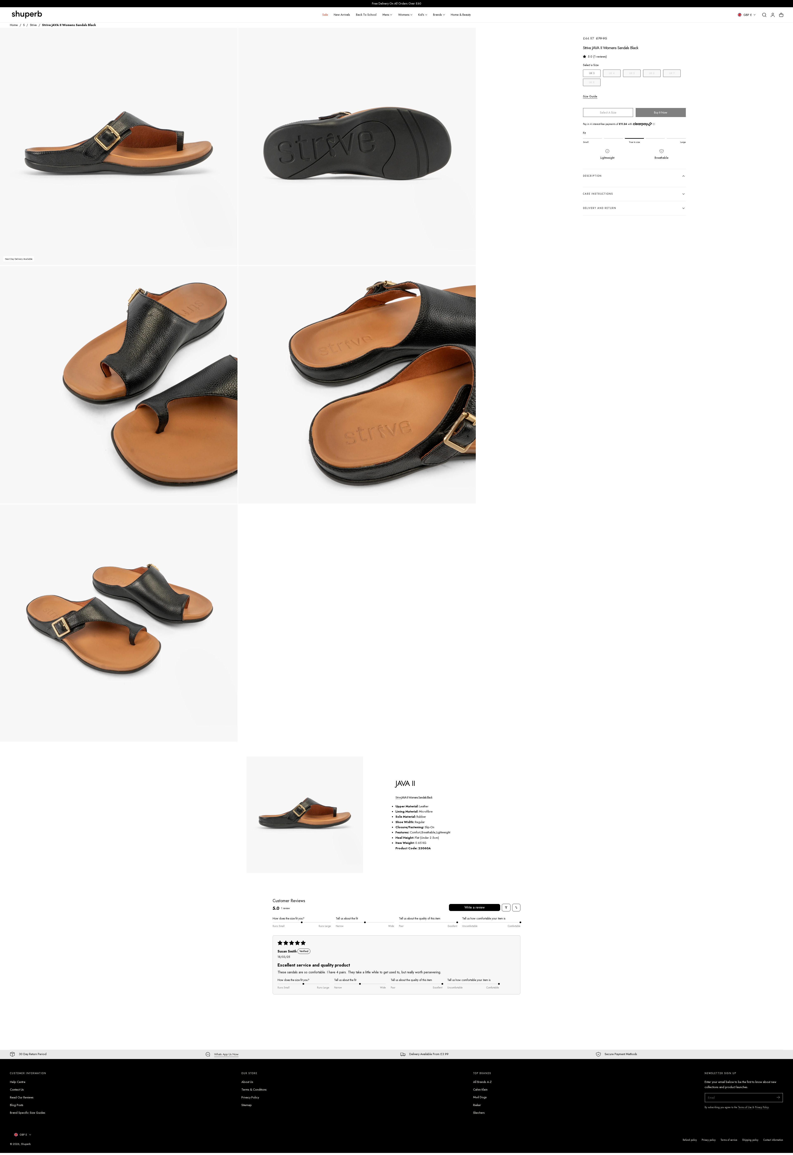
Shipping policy (750, 1140)
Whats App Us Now (226, 1054)
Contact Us (17, 1089)
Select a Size (590, 65)
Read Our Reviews (21, 1097)
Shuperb (26, 1144)
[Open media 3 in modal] (230, 273)
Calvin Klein (480, 1089)
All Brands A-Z (482, 1082)
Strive (33, 25)
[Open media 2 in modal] (468, 35)
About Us (247, 1082)
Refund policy (690, 1140)
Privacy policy (709, 1140)
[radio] (592, 73)
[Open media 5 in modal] (230, 511)
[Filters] (506, 907)
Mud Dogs (480, 1097)
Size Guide (590, 96)
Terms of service (729, 1140)
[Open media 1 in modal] (230, 35)
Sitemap (246, 1105)
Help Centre (17, 1082)
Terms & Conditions (254, 1089)
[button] (764, 15)
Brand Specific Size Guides (27, 1112)
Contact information (773, 1140)
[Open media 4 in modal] (468, 273)
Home (14, 25)
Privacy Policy (250, 1097)
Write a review (474, 907)
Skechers (479, 1112)
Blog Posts (16, 1105)
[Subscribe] (778, 1097)
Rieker (477, 1105)
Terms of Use (745, 1107)
